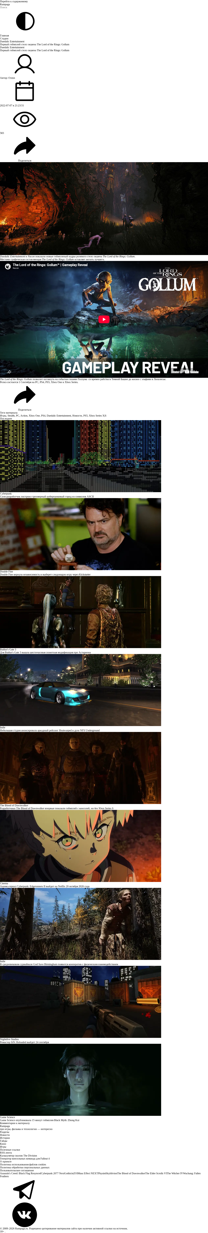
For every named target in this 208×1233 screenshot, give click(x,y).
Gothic (67, 1173)
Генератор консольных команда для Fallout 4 (25, 1158)
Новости (77, 415)
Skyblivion (111, 1173)
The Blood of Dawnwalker (131, 1173)
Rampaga (5, 4)
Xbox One (34, 415)
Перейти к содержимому (14, 1)
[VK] (104, 1214)
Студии (4, 38)
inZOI (74, 1173)
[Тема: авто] (25, 21)
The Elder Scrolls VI (156, 1173)
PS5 (85, 415)
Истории (5, 1138)
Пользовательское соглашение (17, 1170)
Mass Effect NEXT (88, 1173)
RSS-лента (6, 1152)
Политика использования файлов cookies (23, 1164)
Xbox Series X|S (97, 415)
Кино (3, 1143)
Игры (3, 415)
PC (17, 415)
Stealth (11, 415)
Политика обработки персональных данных (24, 1167)
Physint (102, 1173)
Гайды (3, 1140)
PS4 (43, 415)
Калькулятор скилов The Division (18, 1155)
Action (23, 415)
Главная (4, 35)
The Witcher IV (175, 1173)
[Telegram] (104, 1190)
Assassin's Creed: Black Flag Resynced (20, 1173)
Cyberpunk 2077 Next (52, 1173)
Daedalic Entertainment (12, 41)
